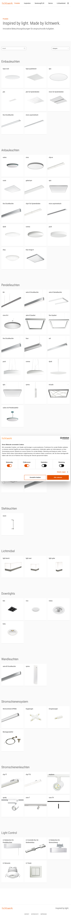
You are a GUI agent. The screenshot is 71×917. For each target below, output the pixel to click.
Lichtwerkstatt (61, 3)
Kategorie (55, 48)
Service (50, 3)
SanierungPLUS (39, 3)
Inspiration (27, 3)
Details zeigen (61, 472)
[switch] (26, 465)
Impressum (44, 914)
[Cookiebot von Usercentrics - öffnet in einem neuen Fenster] (61, 438)
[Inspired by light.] (7, 3)
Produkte (17, 3)
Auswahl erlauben (35, 477)
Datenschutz (34, 914)
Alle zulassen (58, 477)
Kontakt (26, 914)
